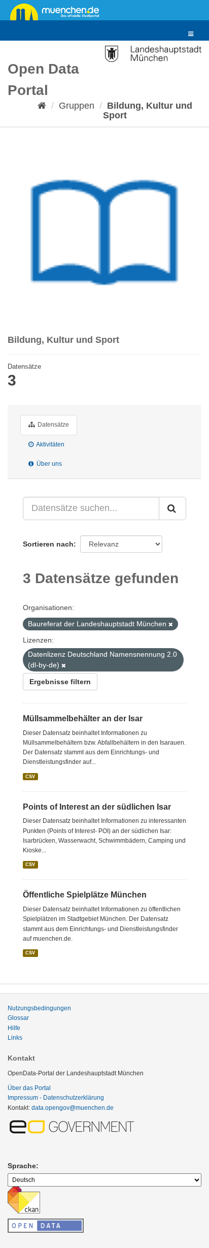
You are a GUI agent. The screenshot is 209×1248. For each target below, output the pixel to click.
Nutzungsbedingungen (39, 1008)
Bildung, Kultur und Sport (147, 110)
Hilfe (14, 1028)
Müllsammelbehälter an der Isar (83, 718)
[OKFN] (46, 1222)
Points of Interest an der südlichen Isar (97, 807)
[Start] (42, 106)
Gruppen (76, 106)
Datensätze (52, 424)
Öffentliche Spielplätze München (85, 894)
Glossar (18, 1017)
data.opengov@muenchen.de (72, 1107)
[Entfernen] (170, 624)
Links (15, 1037)
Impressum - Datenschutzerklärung (56, 1097)
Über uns (48, 463)
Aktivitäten (49, 444)
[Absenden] (172, 508)
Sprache (22, 1166)
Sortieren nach (48, 544)
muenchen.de (58, 11)
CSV (30, 776)
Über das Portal (29, 1088)
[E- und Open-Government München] (74, 1126)
